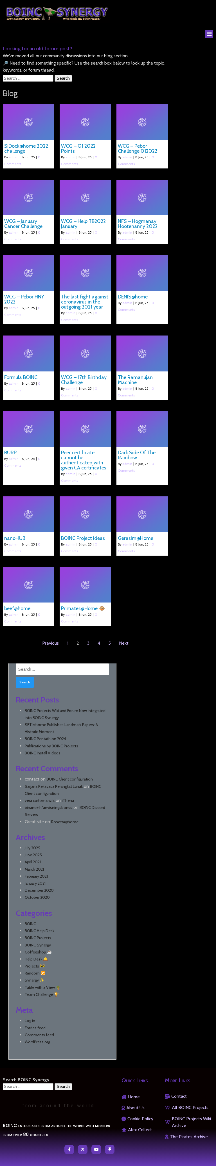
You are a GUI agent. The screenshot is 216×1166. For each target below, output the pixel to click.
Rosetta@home (64, 821)
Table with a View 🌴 (42, 987)
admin (14, 157)
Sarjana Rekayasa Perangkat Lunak (54, 786)
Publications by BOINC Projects (51, 746)
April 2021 (33, 861)
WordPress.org (37, 1041)
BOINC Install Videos (42, 753)
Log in (30, 1020)
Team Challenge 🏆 (41, 994)
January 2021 (35, 883)
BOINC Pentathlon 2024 (45, 738)
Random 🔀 (35, 973)
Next (124, 643)
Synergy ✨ (34, 980)
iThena (68, 800)
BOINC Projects (38, 937)
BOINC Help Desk (39, 930)
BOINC (30, 923)
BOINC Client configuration (70, 779)
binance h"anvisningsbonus (48, 807)
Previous (50, 643)
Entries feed (35, 1027)
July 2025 (32, 847)
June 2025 (33, 854)
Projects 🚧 (35, 966)
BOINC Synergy (38, 945)
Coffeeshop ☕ (38, 952)
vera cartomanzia (40, 800)
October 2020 (37, 897)
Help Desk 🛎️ (36, 959)
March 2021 (34, 869)
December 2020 (39, 890)
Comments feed (39, 1034)
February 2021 (36, 876)
